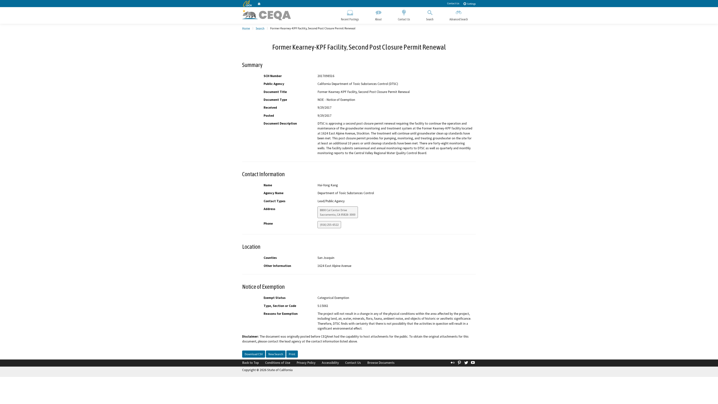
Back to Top (250, 363)
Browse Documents (381, 363)
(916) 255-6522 (329, 225)
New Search (275, 354)
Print (292, 354)
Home (246, 28)
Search (429, 19)
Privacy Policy (306, 363)
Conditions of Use (277, 363)
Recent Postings (350, 19)
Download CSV (254, 354)
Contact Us (453, 3)
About (378, 19)
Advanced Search (458, 19)
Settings (471, 3)
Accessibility (330, 363)
